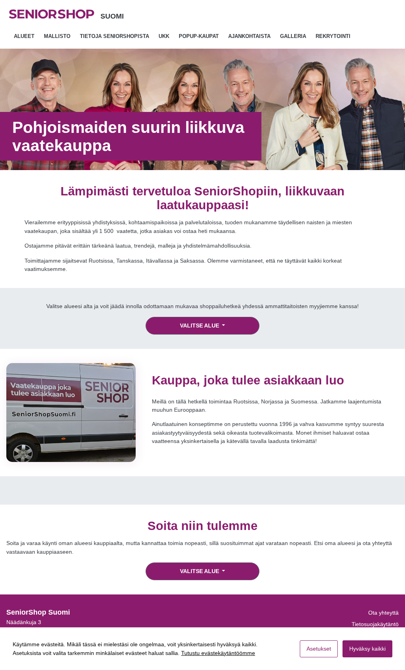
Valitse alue (200, 325)
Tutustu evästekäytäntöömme (218, 653)
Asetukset (319, 648)
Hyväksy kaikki (367, 648)
